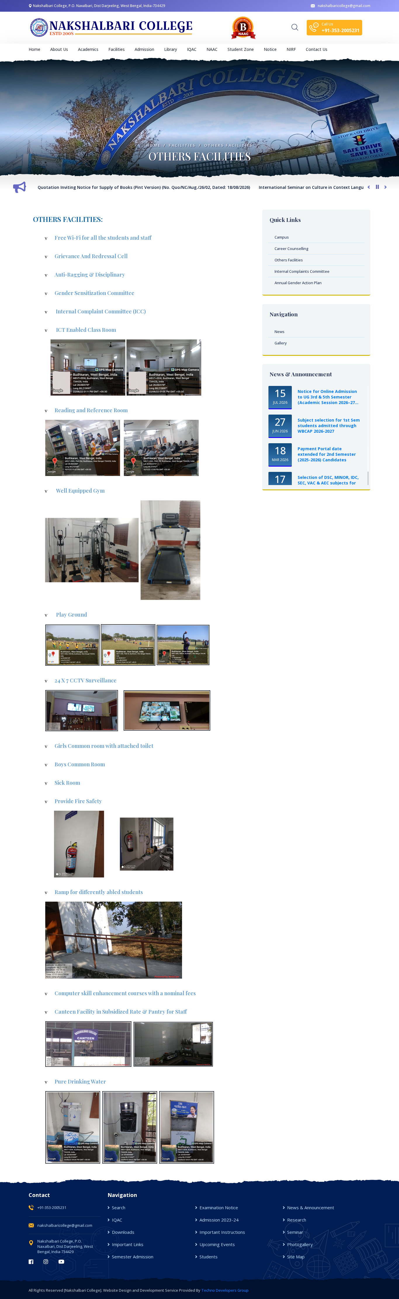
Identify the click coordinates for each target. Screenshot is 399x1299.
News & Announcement (310, 1207)
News (279, 331)
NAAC (212, 49)
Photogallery (300, 1244)
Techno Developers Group (225, 1290)
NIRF (291, 49)
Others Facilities (228, 145)
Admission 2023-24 (219, 1220)
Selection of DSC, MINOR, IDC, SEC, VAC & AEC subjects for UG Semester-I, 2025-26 (328, 483)
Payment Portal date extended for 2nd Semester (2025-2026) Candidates (327, 454)
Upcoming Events (217, 1244)
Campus (282, 237)
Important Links (127, 1244)
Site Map (296, 1257)
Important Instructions (222, 1232)
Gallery (281, 343)
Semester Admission (132, 1257)
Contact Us (316, 49)
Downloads (123, 1232)
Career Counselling (291, 248)
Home (34, 49)
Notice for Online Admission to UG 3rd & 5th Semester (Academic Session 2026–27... (328, 397)
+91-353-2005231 (51, 1207)
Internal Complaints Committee (302, 271)
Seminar (295, 1232)
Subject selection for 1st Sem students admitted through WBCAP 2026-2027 (329, 425)
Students (209, 1257)
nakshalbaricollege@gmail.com (344, 5)
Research (296, 1220)
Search (118, 1207)
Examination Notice (219, 1207)
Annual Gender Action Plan (298, 282)
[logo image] (112, 27)
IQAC (117, 1220)
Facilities (182, 145)
